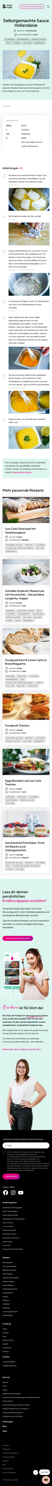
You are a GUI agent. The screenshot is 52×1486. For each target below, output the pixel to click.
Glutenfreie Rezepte (10, 1289)
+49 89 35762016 (9, 1362)
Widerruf (5, 1461)
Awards (5, 1344)
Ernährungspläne (10, 1202)
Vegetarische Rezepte (11, 1278)
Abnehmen (10, 611)
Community (7, 1348)
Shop (5, 1431)
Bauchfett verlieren (9, 1234)
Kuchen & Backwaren (10, 1312)
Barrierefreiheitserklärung (10, 1453)
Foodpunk (7, 1324)
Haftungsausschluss (9, 1457)
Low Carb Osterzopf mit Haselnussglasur (20, 530)
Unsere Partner (8, 1401)
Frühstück (21, 676)
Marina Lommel (8, 1340)
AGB (4, 1465)
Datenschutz (6, 1449)
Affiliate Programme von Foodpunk (15, 1409)
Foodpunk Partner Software (13, 1416)
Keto (9, 43)
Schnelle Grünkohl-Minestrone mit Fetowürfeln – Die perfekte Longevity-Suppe (24, 594)
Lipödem (16, 43)
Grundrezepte (23, 39)
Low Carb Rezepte (9, 1266)
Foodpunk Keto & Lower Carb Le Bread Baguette (25, 661)
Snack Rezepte (8, 1285)
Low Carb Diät (8, 1226)
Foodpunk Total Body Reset (13, 1249)
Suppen (9, 621)
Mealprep (38, 617)
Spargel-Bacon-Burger (22, 472)
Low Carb (27, 43)
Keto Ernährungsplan (10, 1211)
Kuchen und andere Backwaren (19, 548)
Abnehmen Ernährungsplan (12, 1208)
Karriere (5, 1382)
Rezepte (6, 1257)
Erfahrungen (8, 1422)
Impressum (6, 1445)
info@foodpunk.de (10, 1366)
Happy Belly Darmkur (10, 1215)
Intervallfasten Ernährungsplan (14, 1219)
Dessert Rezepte (9, 1281)
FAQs (5, 1386)
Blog (4, 1426)
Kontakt (6, 1357)
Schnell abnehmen (9, 1230)
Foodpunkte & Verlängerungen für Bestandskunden (21, 1397)
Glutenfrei (9, 39)
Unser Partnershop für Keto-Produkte (16, 1405)
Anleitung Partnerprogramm (13, 1412)
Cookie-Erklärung (8, 1468)
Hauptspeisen (38, 614)
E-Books (6, 1333)
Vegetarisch (39, 43)
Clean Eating (7, 1242)
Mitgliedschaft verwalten (12, 1394)
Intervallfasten (39, 39)
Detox (39, 611)
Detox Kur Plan (8, 1223)
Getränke (6, 1300)
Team (4, 1336)
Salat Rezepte (8, 1274)
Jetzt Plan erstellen (31, 7)
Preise (5, 1329)
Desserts (29, 545)
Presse (5, 1390)
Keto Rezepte (7, 1262)
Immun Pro (6, 1245)
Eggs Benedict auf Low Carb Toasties (23, 782)
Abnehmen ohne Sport (11, 1238)
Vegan (17, 621)
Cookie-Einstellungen (9, 1472)
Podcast (6, 1351)
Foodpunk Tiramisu (17, 725)
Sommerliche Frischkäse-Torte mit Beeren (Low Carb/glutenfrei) (25, 846)
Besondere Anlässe (14, 545)
